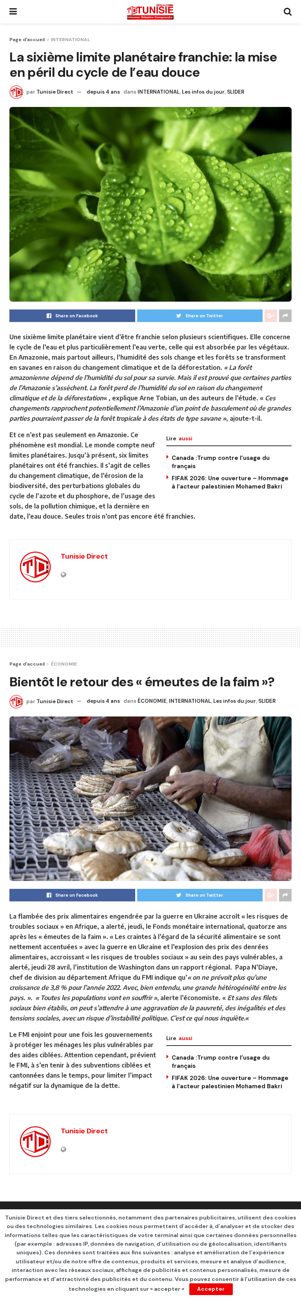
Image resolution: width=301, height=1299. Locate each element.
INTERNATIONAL (70, 39)
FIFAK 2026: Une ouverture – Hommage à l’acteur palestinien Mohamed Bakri (230, 482)
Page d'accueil (27, 39)
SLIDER (235, 92)
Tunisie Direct (54, 92)
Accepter (211, 1289)
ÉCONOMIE (64, 664)
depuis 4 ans (103, 92)
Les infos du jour (203, 92)
